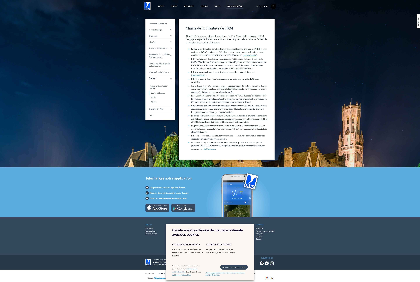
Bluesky (258, 239)
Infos (217, 6)
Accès (153, 97)
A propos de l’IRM (235, 6)
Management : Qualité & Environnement (159, 55)
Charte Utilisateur (158, 93)
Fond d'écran (418, 21)
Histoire (152, 42)
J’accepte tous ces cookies (234, 267)
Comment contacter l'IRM (159, 87)
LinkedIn (259, 236)
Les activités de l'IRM (158, 23)
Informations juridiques (159, 72)
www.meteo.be (198, 75)
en (267, 6)
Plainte (153, 102)
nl (257, 6)
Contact (152, 78)
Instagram (259, 234)
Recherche (189, 6)
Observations (150, 231)
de (264, 6)
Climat (174, 6)
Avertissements (151, 234)
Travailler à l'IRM (156, 109)
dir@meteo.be (210, 149)
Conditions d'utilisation (165, 273)
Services (204, 6)
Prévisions (149, 228)
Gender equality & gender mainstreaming (160, 64)
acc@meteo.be (250, 55)
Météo (161, 6)
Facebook (259, 228)
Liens (151, 115)
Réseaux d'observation (158, 48)
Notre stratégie (155, 30)
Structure (153, 36)
